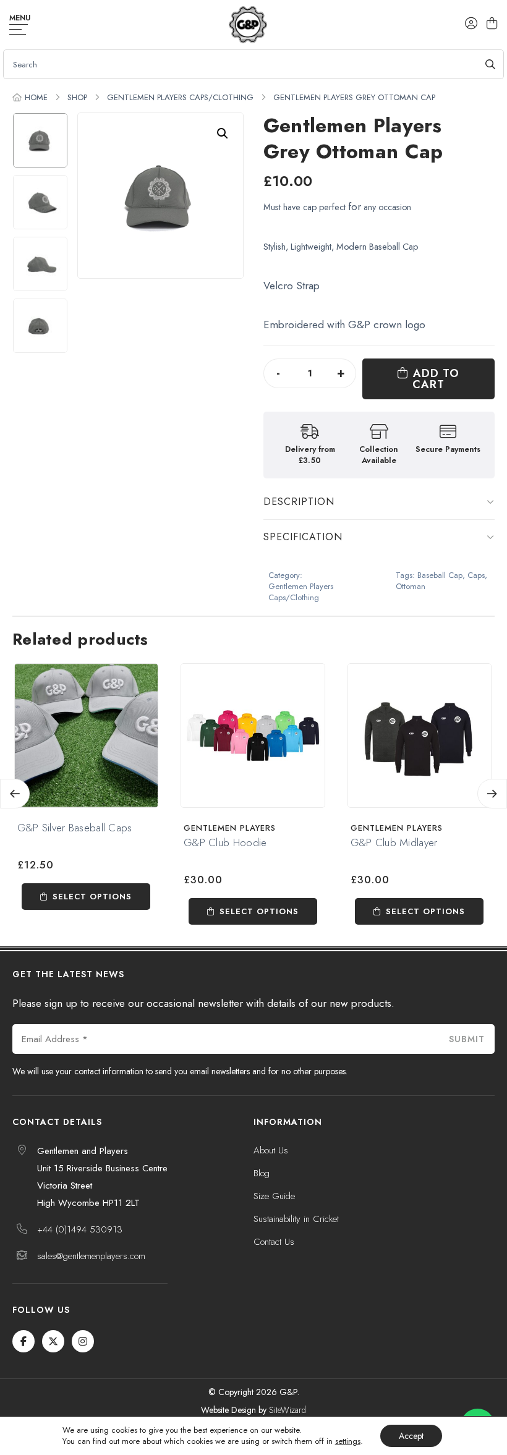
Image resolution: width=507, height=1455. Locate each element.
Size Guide (274, 1196)
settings (347, 1441)
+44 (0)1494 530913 (79, 1229)
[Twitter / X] (53, 1341)
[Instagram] (83, 1341)
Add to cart (435, 378)
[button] (222, 133)
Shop (77, 97)
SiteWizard (287, 1410)
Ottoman (410, 586)
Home (36, 97)
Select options (92, 896)
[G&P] (247, 24)
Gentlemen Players (230, 828)
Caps (476, 575)
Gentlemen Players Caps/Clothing (180, 97)
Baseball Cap (439, 575)
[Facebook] (23, 1341)
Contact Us (274, 1242)
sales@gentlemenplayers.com (91, 1256)
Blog (262, 1173)
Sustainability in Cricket (296, 1219)
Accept (411, 1436)
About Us (271, 1150)
